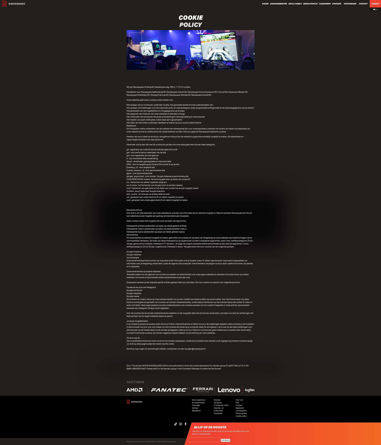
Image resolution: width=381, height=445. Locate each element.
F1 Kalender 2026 (221, 405)
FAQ (237, 403)
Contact (363, 3)
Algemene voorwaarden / (136, 441)
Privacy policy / (162, 441)
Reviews (217, 400)
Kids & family (295, 3)
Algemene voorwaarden (241, 409)
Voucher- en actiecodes (219, 409)
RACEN (265, 3)
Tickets (375, 3)
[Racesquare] (13, 4)
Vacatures (218, 403)
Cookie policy (241, 416)
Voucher (336, 3)
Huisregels (218, 413)
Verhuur (195, 408)
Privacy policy (241, 413)
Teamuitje (196, 405)
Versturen (225, 440)
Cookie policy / (151, 441)
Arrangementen (278, 3)
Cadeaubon (325, 3)
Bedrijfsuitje (310, 3)
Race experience (198, 400)
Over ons (239, 400)
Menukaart (196, 411)
